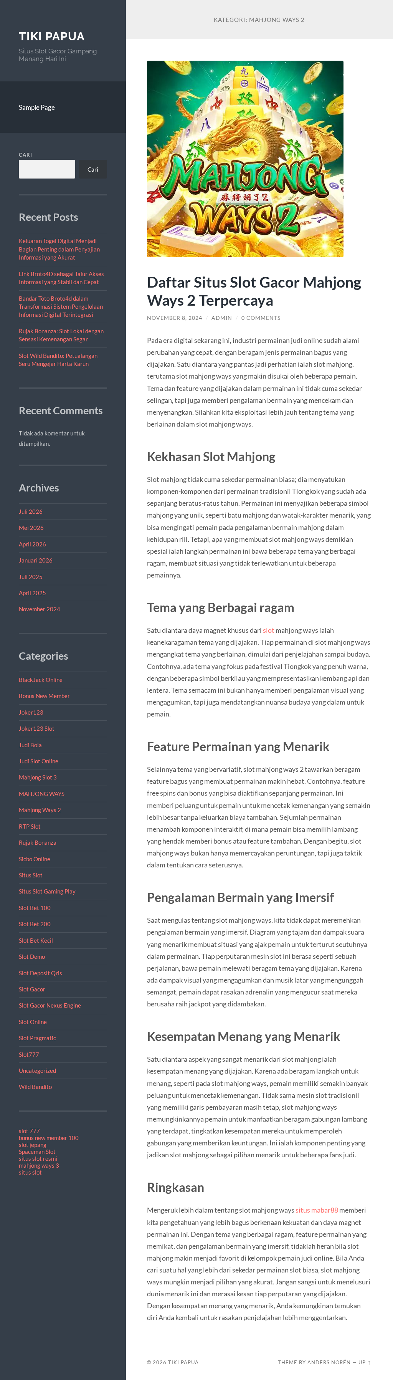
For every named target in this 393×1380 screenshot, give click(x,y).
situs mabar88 (317, 1210)
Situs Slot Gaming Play (47, 891)
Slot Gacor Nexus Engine (50, 1005)
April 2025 (32, 592)
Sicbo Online (34, 858)
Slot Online (33, 1021)
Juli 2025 (31, 576)
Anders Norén (329, 1362)
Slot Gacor (32, 989)
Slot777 (29, 1054)
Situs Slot (31, 875)
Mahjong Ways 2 (40, 809)
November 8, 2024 (174, 318)
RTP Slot (30, 826)
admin (221, 318)
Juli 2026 (31, 511)
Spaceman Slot (37, 1151)
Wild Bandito (35, 1086)
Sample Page (37, 107)
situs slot (30, 1172)
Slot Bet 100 (35, 907)
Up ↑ (365, 1362)
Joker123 (31, 712)
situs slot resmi (38, 1158)
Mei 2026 (31, 527)
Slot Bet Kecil (36, 940)
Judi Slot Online (38, 761)
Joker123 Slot (36, 728)
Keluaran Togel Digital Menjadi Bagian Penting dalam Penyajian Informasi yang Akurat (59, 249)
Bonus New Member (44, 695)
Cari (25, 155)
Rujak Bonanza (37, 842)
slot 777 (29, 1130)
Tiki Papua (52, 36)
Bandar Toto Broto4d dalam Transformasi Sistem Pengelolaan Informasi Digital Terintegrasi (61, 306)
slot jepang (32, 1144)
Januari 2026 (36, 560)
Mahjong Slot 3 (38, 777)
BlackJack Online (41, 679)
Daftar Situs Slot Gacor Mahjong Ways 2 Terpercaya (254, 291)
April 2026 (32, 544)
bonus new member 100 (49, 1137)
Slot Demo (32, 956)
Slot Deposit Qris (40, 973)
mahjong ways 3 (39, 1165)
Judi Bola (30, 744)
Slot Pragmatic (37, 1037)
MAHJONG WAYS (41, 793)
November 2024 (39, 609)
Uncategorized (37, 1070)
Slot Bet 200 (35, 923)
